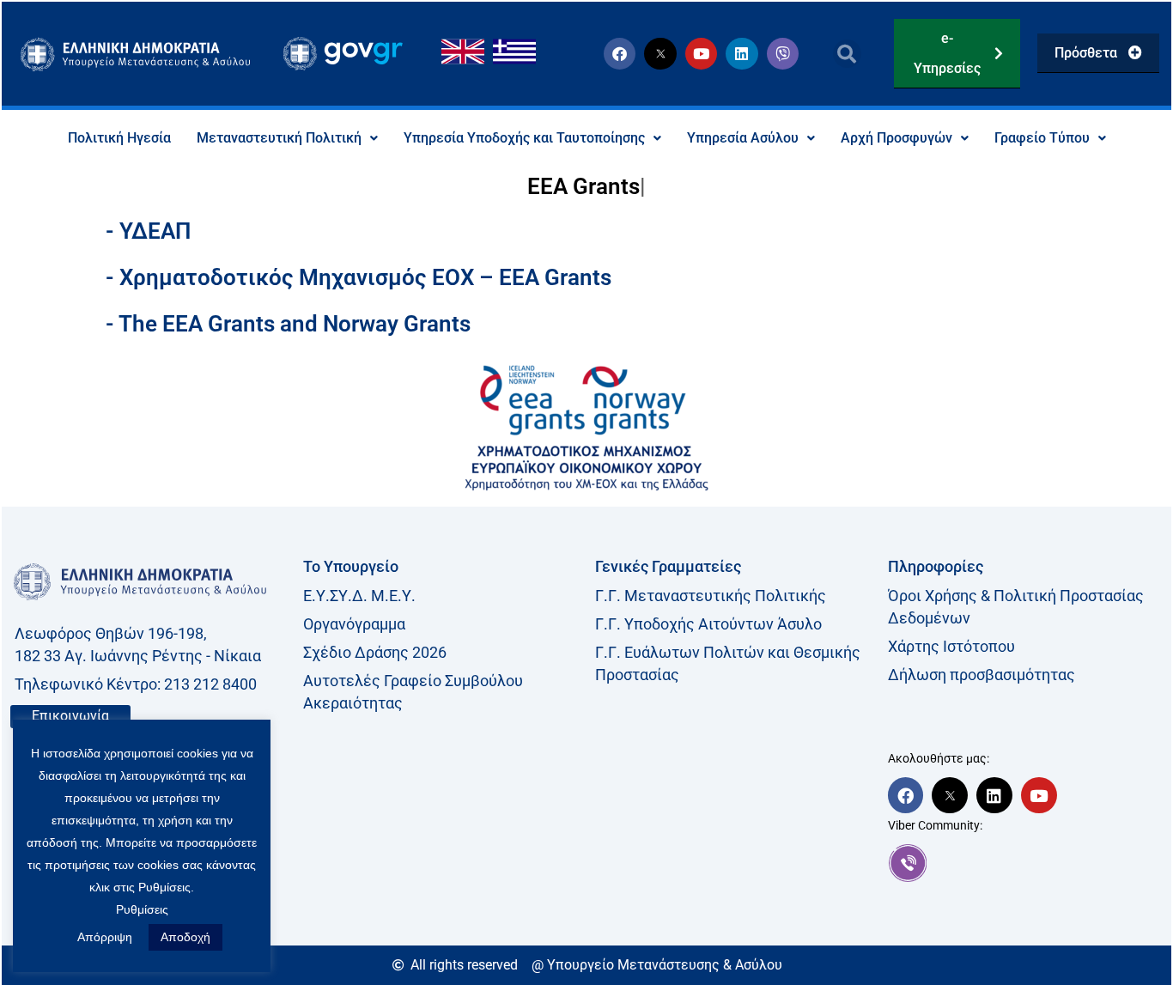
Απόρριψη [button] (104, 937)
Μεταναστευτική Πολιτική (279, 138)
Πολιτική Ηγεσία (119, 138)
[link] (1026, 863)
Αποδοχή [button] (185, 937)
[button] (847, 54)
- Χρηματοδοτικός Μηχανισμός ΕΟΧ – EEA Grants (358, 277)
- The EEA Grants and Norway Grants (288, 324)
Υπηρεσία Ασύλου (743, 138)
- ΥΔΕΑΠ (148, 231)
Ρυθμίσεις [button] (142, 909)
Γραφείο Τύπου (1042, 138)
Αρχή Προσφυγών (896, 138)
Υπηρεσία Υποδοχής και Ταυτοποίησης (524, 138)
